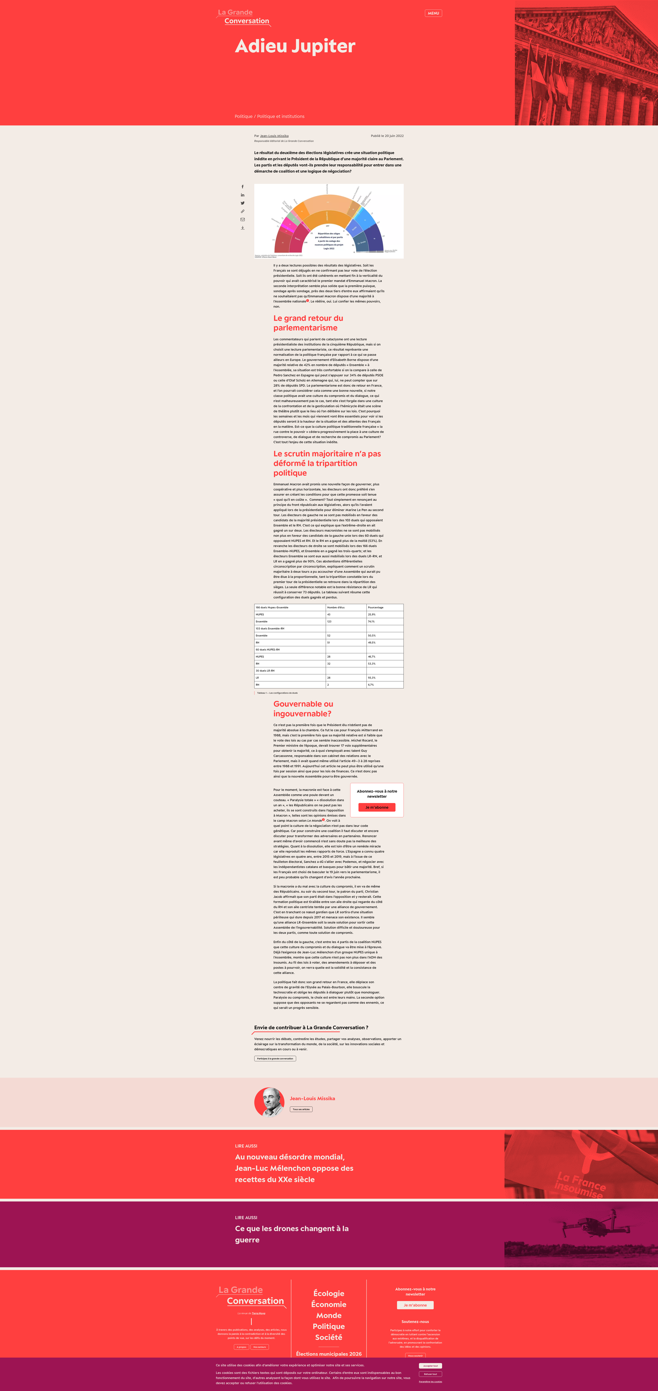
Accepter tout (430, 1365)
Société (328, 1337)
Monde (329, 1315)
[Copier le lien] (242, 211)
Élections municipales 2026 (329, 1354)
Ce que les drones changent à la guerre (292, 1234)
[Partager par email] (242, 219)
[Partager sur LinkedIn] (242, 195)
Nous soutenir (415, 1355)
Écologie (328, 1293)
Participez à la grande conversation (275, 1058)
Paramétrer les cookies (430, 1381)
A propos (241, 1347)
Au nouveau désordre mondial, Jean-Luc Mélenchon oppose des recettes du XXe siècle (294, 1168)
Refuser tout (430, 1374)
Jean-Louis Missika (274, 136)
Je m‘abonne (376, 807)
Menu (433, 13)
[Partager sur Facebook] (242, 186)
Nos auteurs (259, 1347)
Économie (328, 1304)
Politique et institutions (280, 116)
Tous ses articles (301, 1109)
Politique (244, 116)
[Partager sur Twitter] (242, 203)
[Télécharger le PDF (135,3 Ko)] (242, 227)
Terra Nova (258, 1313)
